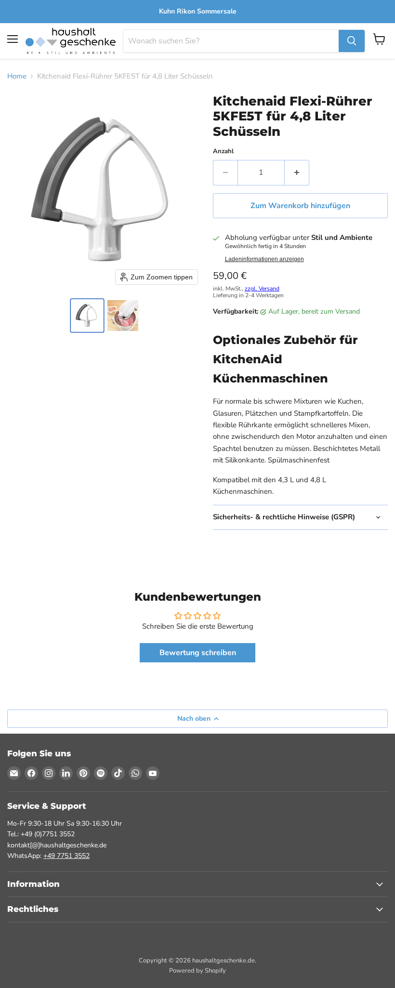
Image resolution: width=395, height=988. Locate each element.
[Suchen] (352, 41)
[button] (87, 315)
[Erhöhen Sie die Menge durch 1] (297, 172)
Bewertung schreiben (197, 652)
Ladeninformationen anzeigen (264, 259)
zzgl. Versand (262, 288)
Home (16, 76)
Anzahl (223, 151)
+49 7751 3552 (66, 855)
